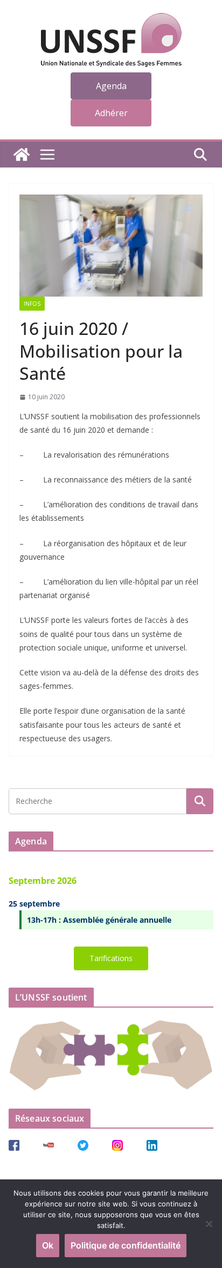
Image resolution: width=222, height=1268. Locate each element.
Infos (32, 303)
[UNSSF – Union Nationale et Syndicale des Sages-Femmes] (21, 154)
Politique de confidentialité (126, 1245)
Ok (47, 1245)
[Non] (208, 1223)
